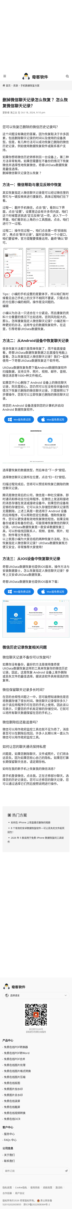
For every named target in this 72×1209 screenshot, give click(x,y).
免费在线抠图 (12, 1083)
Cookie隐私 (21, 1187)
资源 (15, 85)
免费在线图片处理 (14, 1065)
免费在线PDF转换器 (16, 1047)
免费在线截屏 (12, 1107)
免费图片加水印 (13, 1089)
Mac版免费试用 (55, 419)
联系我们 (9, 1161)
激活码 (58, 1187)
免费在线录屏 (12, 1101)
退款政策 (47, 1187)
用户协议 (19, 1193)
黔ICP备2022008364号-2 (37, 1204)
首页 (8, 85)
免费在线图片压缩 (14, 1077)
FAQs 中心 (10, 1140)
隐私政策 (7, 1187)
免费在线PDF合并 (14, 1059)
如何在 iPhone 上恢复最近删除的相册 (30, 822)
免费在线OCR (12, 1119)
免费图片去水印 (13, 1095)
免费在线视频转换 (14, 1113)
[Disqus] (36, 914)
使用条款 (35, 1187)
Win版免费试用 (22, 419)
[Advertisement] (36, 36)
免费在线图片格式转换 (17, 1071)
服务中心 (9, 1134)
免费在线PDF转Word (16, 1053)
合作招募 (7, 1193)
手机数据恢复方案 (30, 85)
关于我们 (9, 1155)
